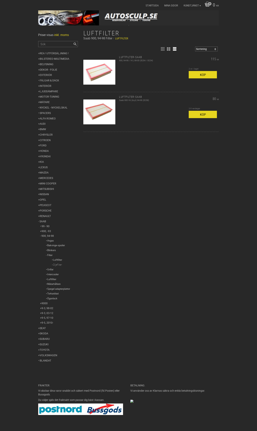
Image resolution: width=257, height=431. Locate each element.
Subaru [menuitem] (45, 339)
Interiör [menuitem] (45, 86)
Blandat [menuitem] (45, 360)
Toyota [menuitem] (44, 350)
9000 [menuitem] (45, 303)
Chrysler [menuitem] (46, 134)
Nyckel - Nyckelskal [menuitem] (54, 107)
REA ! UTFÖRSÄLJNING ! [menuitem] (54, 53)
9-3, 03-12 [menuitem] (47, 313)
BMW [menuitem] (43, 129)
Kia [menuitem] (42, 162)
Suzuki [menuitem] (44, 344)
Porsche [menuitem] (46, 210)
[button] (162, 49)
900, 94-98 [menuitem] (47, 236)
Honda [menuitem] (44, 151)
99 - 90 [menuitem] (45, 226)
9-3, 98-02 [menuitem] (47, 308)
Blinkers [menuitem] (51, 250)
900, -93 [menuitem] (46, 231)
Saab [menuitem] (43, 221)
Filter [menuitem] (49, 255)
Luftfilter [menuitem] (57, 259)
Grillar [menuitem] (50, 269)
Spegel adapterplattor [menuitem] (58, 288)
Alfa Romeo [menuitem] (48, 118)
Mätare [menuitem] (45, 102)
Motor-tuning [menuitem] (49, 96)
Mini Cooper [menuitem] (48, 183)
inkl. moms (61, 35)
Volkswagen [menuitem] (48, 355)
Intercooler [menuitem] (53, 274)
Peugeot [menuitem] (45, 205)
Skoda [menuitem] (44, 333)
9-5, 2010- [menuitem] (47, 322)
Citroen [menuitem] (45, 140)
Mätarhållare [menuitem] (54, 284)
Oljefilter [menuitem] (57, 264)
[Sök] (75, 44)
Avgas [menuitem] (50, 240)
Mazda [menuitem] (44, 172)
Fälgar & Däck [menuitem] (49, 80)
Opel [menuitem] (43, 199)
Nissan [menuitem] (44, 194)
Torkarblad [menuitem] (53, 293)
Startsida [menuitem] (152, 5)
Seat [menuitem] (43, 328)
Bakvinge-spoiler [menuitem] (56, 245)
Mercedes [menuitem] (46, 178)
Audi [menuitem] (43, 123)
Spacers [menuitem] (45, 113)
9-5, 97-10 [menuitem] (47, 317)
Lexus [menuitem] (44, 167)
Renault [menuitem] (45, 216)
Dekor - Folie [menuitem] (48, 69)
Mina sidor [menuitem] (171, 5)
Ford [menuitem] (43, 145)
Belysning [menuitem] (46, 64)
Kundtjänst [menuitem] (191, 5)
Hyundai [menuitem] (45, 156)
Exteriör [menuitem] (46, 75)
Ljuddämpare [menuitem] (49, 91)
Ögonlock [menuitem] (52, 298)
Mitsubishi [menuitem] (47, 189)
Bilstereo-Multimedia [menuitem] (54, 58)
